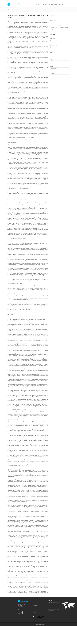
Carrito (34, 603)
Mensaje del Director (36, 600)
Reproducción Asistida (53, 68)
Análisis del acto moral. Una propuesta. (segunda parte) (59, 25)
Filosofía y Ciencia (53, 52)
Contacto (34, 612)
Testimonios (35, 605)
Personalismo (52, 61)
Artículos (34, 610)
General (51, 54)
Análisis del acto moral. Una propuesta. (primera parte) (59, 27)
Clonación (51, 40)
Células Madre (52, 38)
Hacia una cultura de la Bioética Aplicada (56, 22)
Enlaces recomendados (37, 607)
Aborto (51, 36)
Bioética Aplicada (53, 20)
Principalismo (52, 66)
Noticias (51, 59)
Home (44, 9)
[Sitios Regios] (22, 613)
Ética (46, 9)
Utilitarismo (52, 73)
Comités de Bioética (53, 45)
